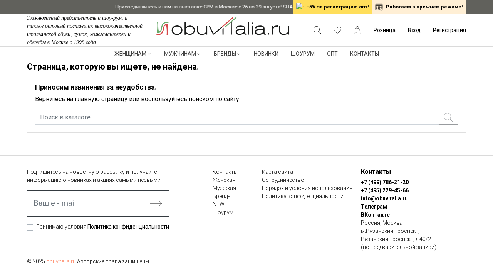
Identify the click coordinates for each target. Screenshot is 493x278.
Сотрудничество (283, 180)
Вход (414, 30)
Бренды (225, 54)
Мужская (224, 188)
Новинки (266, 54)
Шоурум (303, 54)
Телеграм (374, 206)
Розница (385, 30)
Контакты (364, 54)
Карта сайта (277, 172)
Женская (224, 180)
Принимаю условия (102, 227)
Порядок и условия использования (307, 188)
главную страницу (101, 99)
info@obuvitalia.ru (384, 198)
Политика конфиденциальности (128, 227)
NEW (219, 204)
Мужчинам (180, 54)
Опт (332, 54)
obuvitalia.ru (61, 261)
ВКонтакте (375, 215)
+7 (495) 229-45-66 (385, 190)
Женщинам (130, 54)
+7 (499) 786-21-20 (385, 182)
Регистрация (449, 30)
